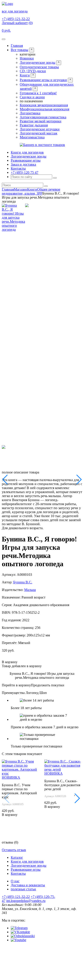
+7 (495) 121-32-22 (16, 19)
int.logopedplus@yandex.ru (25, 901)
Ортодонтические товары (39, 67)
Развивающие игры (26, 160)
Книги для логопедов (27, 152)
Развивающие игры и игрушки (43, 80)
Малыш (30, 590)
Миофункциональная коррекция (44, 109)
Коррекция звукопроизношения (44, 105)
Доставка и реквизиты (28, 885)
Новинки (27, 58)
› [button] (74, 795)
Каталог (17, 857)
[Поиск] (55, 178)
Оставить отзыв (14, 850)
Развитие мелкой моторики (40, 121)
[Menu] (3, 39)
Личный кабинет (15, 23)
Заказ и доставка (23, 164)
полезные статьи (23, 889)
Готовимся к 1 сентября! (38, 93)
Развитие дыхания (34, 125)
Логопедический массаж (38, 133)
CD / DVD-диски (33, 71)
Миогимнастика (32, 137)
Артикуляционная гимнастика (43, 117)
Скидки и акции (32, 97)
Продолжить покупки (47, 685)
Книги (25, 75)
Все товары (19, 50)
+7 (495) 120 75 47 (24, 172)
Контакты (18, 168)
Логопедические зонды (37, 62)
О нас (15, 881)
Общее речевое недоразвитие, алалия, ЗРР (31, 191)
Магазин (20, 189)
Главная (17, 45)
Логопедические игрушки (40, 129)
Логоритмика (30, 113)
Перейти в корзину (16, 685)
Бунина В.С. (22, 582)
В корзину (9, 662)
